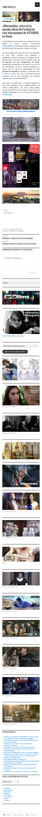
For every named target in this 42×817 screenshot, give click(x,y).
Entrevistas (8, 795)
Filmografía (7, 791)
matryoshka (20, 231)
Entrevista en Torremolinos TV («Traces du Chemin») (21, 754)
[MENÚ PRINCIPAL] (37, 4)
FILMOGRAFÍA (7, 336)
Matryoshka (7, 46)
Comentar (32, 273)
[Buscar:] (21, 283)
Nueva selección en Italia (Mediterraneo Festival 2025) (21, 761)
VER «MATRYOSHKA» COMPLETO (15, 759)
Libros (6, 798)
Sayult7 (6, 76)
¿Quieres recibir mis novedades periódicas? (15, 352)
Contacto (7, 800)
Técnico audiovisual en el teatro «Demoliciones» (20, 756)
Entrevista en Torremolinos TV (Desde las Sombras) (21, 771)
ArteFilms (7, 788)
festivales (12, 231)
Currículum (7, 797)
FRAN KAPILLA (8, 7)
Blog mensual (8, 790)
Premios (6, 793)
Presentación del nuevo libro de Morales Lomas (19, 747)
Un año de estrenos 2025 (12, 757)
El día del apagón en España (13, 763)
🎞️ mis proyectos (17, 336)
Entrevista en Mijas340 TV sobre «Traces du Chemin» (21, 752)
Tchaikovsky (7, 94)
